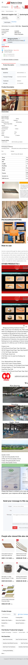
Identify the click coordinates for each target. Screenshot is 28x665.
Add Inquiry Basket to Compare (10, 59)
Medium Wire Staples (7, 620)
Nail (16, 11)
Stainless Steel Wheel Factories (10, 643)
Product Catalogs (23, 614)
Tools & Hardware (9, 11)
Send (15, 527)
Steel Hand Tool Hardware (9, 647)
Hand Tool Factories (7, 639)
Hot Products (5, 617)
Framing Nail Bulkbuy (8, 650)
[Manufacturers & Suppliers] (14, 2)
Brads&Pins (4, 623)
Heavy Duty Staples (20, 620)
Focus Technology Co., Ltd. (19, 658)
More (3, 653)
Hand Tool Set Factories (21, 639)
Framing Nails (19, 617)
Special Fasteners (20, 623)
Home (3, 11)
